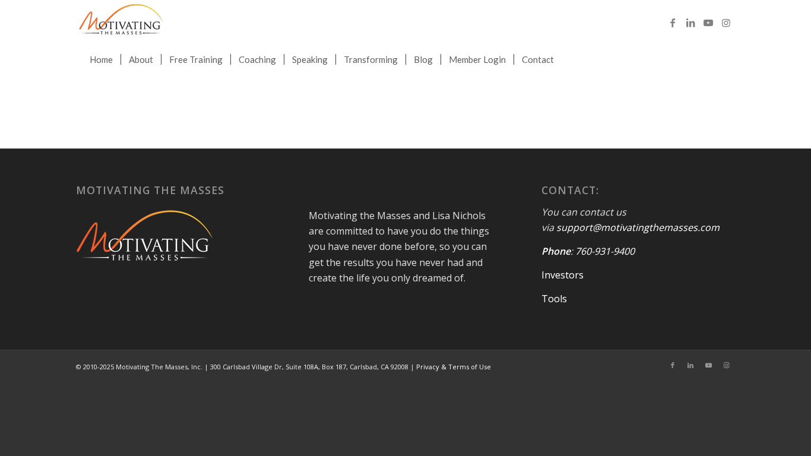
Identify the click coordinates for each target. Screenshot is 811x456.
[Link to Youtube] (708, 22)
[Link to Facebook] (673, 22)
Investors (562, 274)
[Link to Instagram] (726, 22)
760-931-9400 (605, 251)
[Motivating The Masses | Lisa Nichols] (121, 22)
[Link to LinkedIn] (690, 22)
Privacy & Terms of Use (453, 366)
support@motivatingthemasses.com (638, 227)
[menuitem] (101, 59)
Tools (554, 298)
